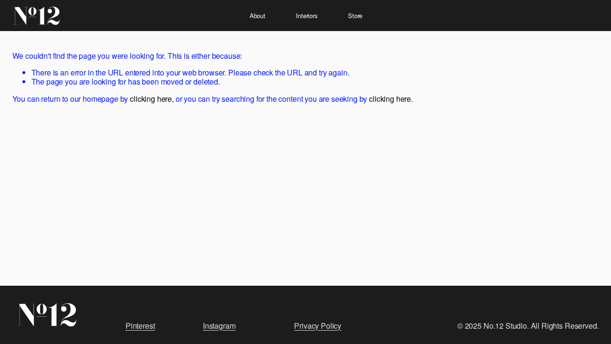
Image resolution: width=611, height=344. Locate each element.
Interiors (306, 15)
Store (355, 15)
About (257, 15)
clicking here (151, 98)
